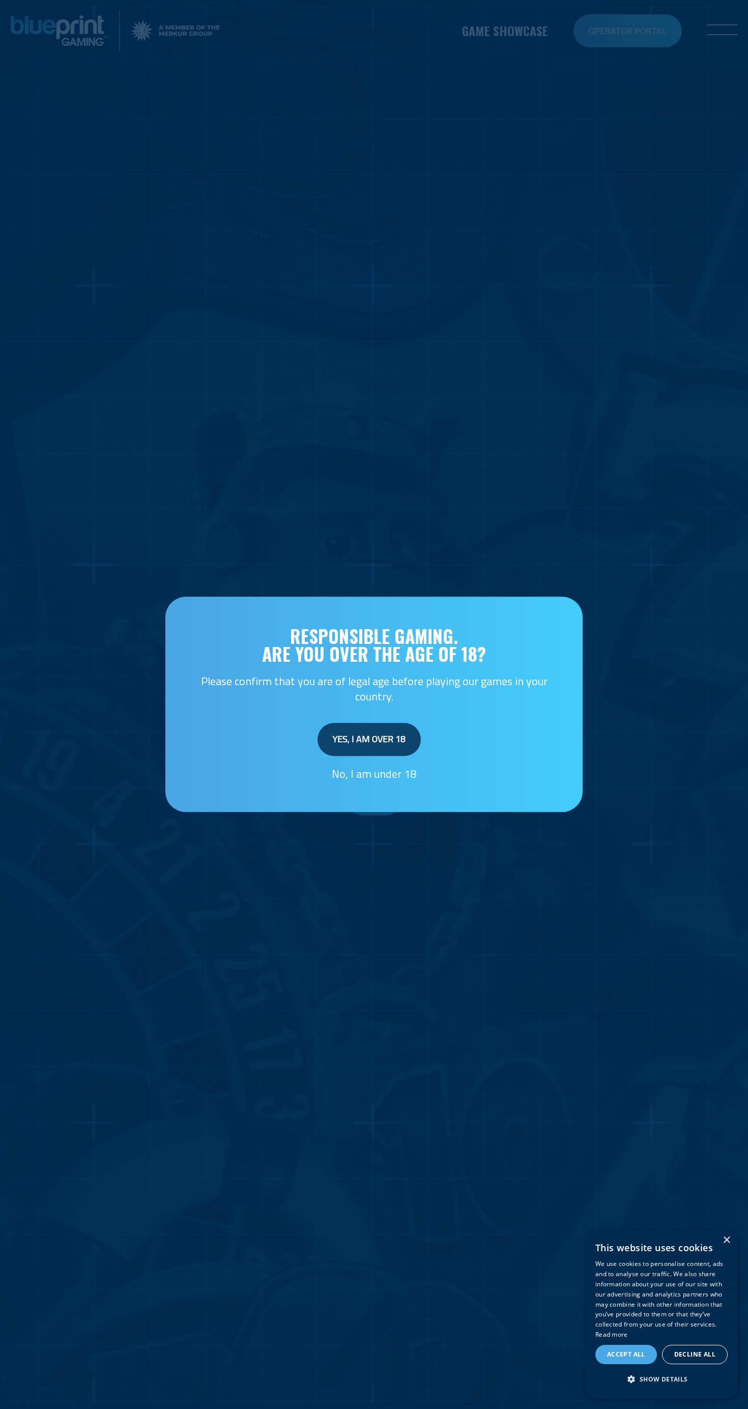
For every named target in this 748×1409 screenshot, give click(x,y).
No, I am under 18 (374, 773)
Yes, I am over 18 (369, 739)
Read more (611, 1334)
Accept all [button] (626, 1354)
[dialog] (661, 1314)
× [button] (726, 1240)
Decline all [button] (694, 1354)
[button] (661, 1380)
